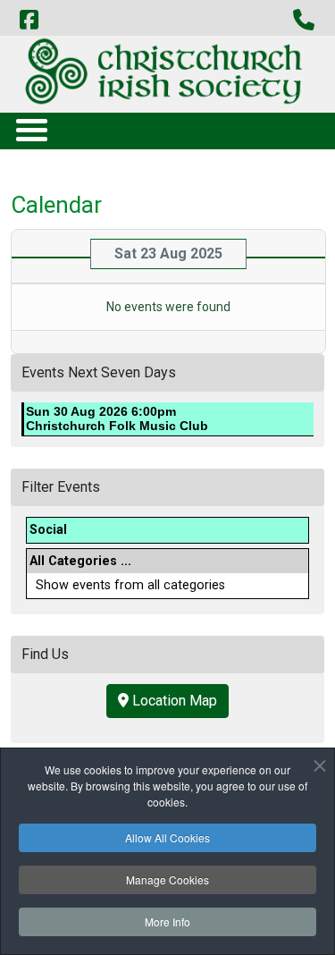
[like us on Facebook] (28, 20)
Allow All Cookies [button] (167, 837)
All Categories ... (80, 561)
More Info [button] (167, 921)
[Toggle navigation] (31, 129)
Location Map (173, 700)
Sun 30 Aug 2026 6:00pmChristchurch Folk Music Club (117, 418)
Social (48, 529)
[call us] (303, 20)
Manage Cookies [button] (167, 879)
